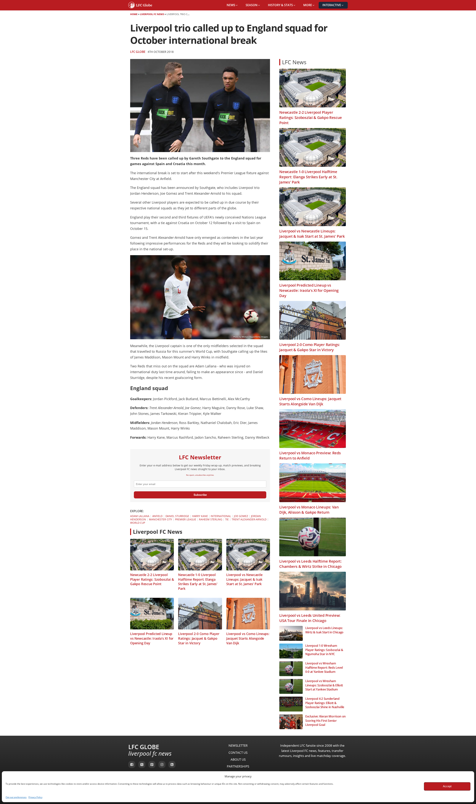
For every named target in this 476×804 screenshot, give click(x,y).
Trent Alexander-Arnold (249, 519)
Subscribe (200, 494)
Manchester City (160, 519)
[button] (232, 5)
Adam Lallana (139, 516)
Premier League (185, 519)
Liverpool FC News (152, 14)
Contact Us (238, 752)
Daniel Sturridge (177, 516)
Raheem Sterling (210, 519)
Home (133, 14)
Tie (227, 519)
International (221, 516)
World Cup (137, 522)
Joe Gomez (241, 516)
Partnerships (238, 766)
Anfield (157, 516)
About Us (238, 759)
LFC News (294, 62)
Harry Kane (200, 516)
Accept (447, 786)
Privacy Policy (35, 797)
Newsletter (238, 745)
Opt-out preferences (16, 797)
